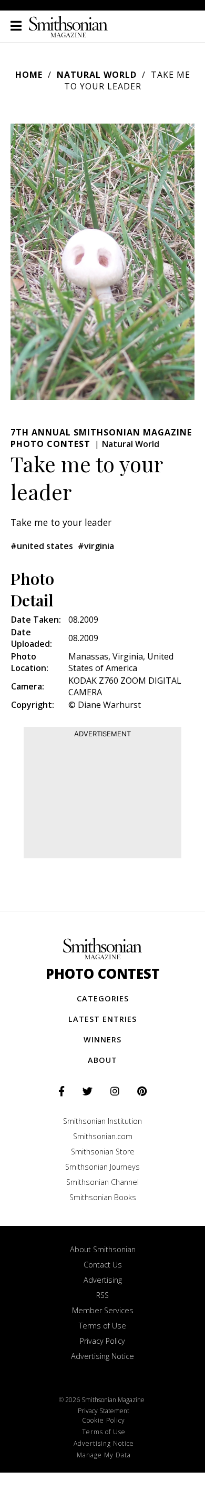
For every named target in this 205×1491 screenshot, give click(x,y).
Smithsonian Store (103, 1152)
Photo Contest (103, 974)
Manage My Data (104, 1455)
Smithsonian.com (102, 1136)
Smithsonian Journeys (102, 1167)
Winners (102, 1039)
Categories (103, 998)
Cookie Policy (103, 1420)
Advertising (103, 1280)
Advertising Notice (102, 1356)
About (102, 1060)
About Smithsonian (103, 1249)
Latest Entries (102, 1019)
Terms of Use (102, 1326)
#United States (42, 546)
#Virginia (96, 546)
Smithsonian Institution (102, 1121)
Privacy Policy (102, 1341)
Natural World (97, 74)
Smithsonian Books (102, 1197)
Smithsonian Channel (102, 1182)
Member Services (103, 1310)
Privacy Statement (103, 1410)
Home (29, 74)
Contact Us (103, 1265)
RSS (102, 1295)
